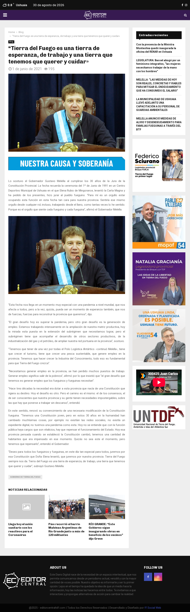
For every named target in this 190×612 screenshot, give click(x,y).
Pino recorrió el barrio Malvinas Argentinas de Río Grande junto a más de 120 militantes (66, 529)
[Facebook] (148, 577)
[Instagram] (158, 577)
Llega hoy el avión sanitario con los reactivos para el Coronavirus (20, 529)
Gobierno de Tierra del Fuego (25, 477)
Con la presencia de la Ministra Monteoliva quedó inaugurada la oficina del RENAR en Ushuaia (156, 48)
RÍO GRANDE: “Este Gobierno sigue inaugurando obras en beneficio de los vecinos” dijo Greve (106, 531)
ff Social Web (153, 607)
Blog (11, 42)
